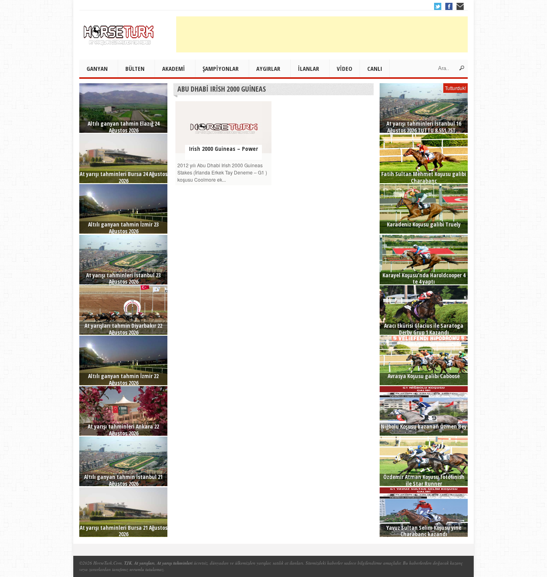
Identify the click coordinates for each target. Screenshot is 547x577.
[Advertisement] (322, 34)
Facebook (448, 6)
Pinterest (460, 6)
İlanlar (308, 68)
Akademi (173, 68)
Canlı (374, 68)
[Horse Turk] (119, 32)
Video (344, 68)
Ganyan (97, 68)
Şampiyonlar (221, 68)
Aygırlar (268, 68)
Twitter (437, 6)
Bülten (135, 68)
